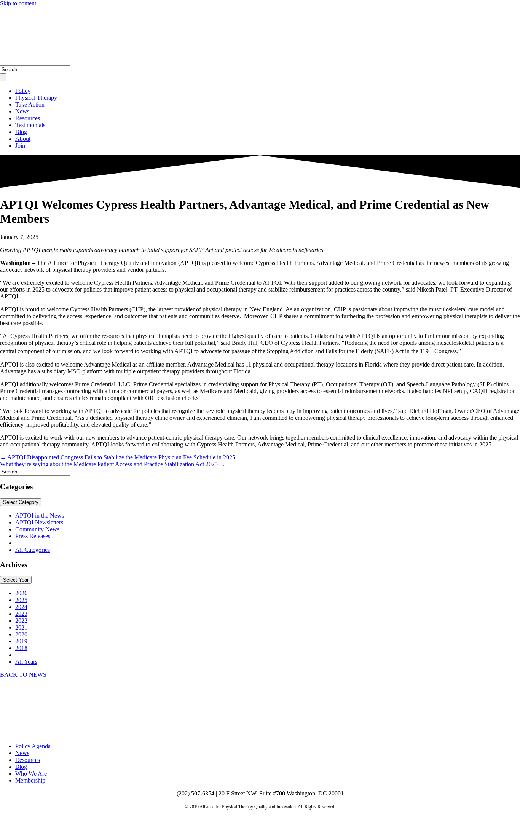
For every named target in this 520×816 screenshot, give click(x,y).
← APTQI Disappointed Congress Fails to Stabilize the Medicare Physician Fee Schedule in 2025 (117, 457)
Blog (21, 132)
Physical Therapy (36, 97)
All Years (26, 661)
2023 (21, 613)
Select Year (16, 580)
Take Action (30, 104)
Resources (27, 118)
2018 (21, 648)
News (22, 111)
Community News (37, 529)
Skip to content (18, 3)
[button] (23, 674)
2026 (21, 593)
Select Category (20, 502)
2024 (21, 607)
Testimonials (30, 125)
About (22, 138)
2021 (21, 627)
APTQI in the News (39, 515)
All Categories (32, 550)
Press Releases (32, 536)
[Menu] (3, 77)
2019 (21, 641)
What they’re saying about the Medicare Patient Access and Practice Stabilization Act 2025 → (112, 464)
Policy (22, 91)
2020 (21, 634)
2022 (21, 620)
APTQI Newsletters (39, 522)
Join (20, 145)
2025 (21, 600)
